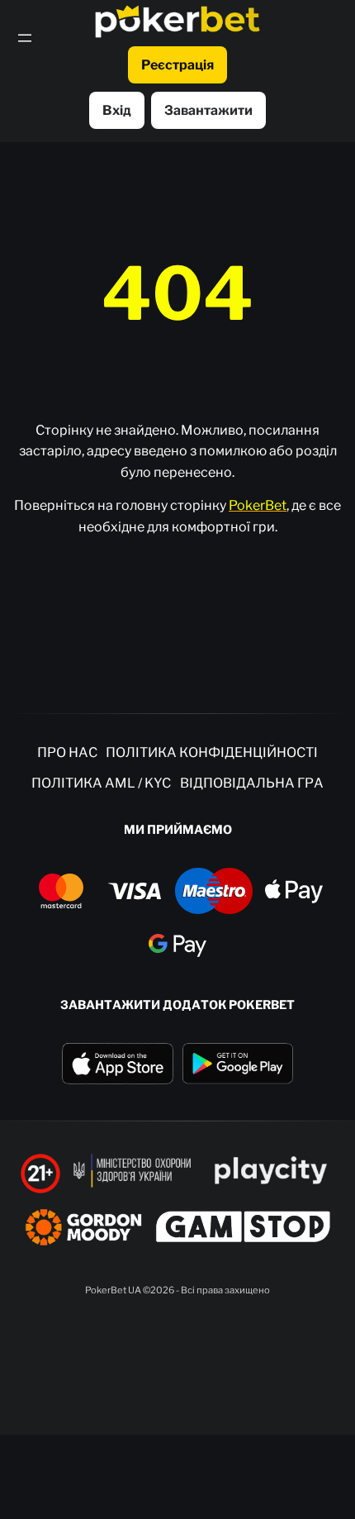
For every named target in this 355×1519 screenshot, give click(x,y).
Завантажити (208, 110)
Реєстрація (177, 65)
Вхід (116, 110)
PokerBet (257, 505)
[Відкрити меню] (24, 38)
